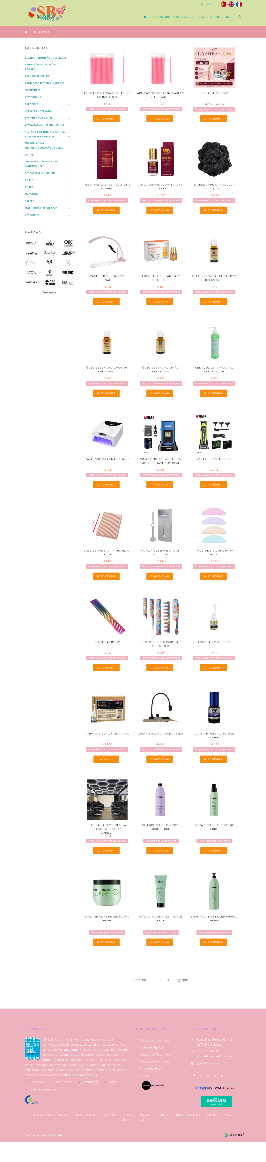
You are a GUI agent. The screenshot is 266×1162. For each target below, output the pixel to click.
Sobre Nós (38, 1082)
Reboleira (126, 1120)
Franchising (221, 16)
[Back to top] (254, 1149)
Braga (142, 1120)
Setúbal (145, 1114)
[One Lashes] (68, 243)
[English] (231, 4)
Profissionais (64, 1082)
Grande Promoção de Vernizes (45, 58)
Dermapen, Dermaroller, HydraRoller (41, 164)
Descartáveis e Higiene (40, 173)
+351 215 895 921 (209, 1051)
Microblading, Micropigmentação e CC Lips (44, 146)
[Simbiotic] (234, 1133)
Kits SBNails (33, 97)
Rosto (29, 180)
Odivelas (213, 1114)
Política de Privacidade (152, 1040)
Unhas (29, 155)
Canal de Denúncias (43, 1090)
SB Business (32, 90)
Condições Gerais (149, 1068)
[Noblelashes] (31, 263)
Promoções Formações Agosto (40, 67)
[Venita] (31, 253)
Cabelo (29, 201)
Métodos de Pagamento (154, 1054)
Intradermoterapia (38, 111)
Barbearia (31, 104)
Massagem (32, 194)
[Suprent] (49, 272)
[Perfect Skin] (68, 263)
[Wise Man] (49, 282)
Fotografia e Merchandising (44, 125)
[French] (239, 4)
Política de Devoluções (152, 1061)
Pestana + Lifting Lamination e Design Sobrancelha (45, 134)
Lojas (202, 16)
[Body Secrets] (31, 272)
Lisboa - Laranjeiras (188, 1114)
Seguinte (181, 980)
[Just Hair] (49, 253)
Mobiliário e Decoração (41, 208)
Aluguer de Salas (85, 1114)
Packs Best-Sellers (37, 76)
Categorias (36, 48)
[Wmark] (68, 272)
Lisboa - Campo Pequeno (51, 1114)
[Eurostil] (68, 282)
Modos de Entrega (150, 1047)
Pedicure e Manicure (39, 118)
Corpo (29, 187)
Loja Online (160, 16)
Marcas (33, 232)
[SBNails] (49, 263)
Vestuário (32, 215)
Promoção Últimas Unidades (44, 83)
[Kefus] (31, 243)
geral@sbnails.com (209, 1063)
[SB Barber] (49, 243)
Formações (184, 16)
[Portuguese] (223, 4)
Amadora (162, 1114)
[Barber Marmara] (31, 282)
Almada (128, 1114)
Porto (228, 1114)
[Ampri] (68, 253)
